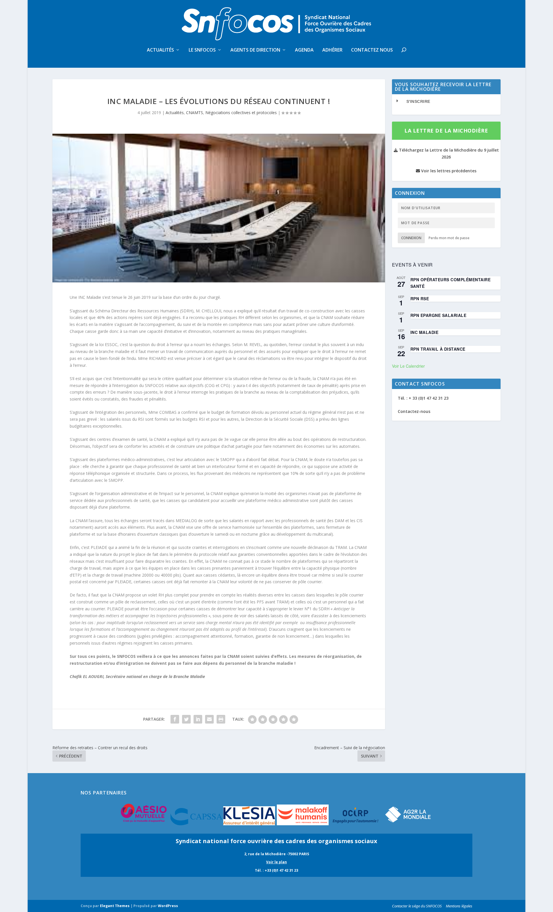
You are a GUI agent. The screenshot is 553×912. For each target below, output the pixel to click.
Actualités (160, 50)
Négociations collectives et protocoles (241, 112)
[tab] (446, 101)
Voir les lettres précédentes (448, 170)
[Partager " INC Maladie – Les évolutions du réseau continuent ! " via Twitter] (186, 719)
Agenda (304, 50)
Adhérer (332, 50)
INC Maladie (424, 332)
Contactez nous (372, 50)
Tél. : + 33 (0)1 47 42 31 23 (423, 398)
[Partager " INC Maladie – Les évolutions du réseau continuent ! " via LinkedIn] (198, 719)
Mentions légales (459, 906)
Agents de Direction (255, 50)
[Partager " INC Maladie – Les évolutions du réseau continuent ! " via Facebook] (175, 719)
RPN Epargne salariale (438, 315)
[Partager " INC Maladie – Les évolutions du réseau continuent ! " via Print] (221, 719)
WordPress (168, 905)
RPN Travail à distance (437, 349)
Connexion (411, 237)
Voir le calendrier (408, 366)
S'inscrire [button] (418, 101)
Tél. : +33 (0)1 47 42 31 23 (276, 870)
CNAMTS (194, 112)
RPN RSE (419, 298)
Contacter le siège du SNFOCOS (417, 906)
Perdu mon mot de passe (449, 237)
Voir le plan (276, 862)
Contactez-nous (414, 411)
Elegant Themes (115, 905)
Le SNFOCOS (202, 50)
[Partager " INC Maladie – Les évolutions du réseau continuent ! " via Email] (209, 719)
